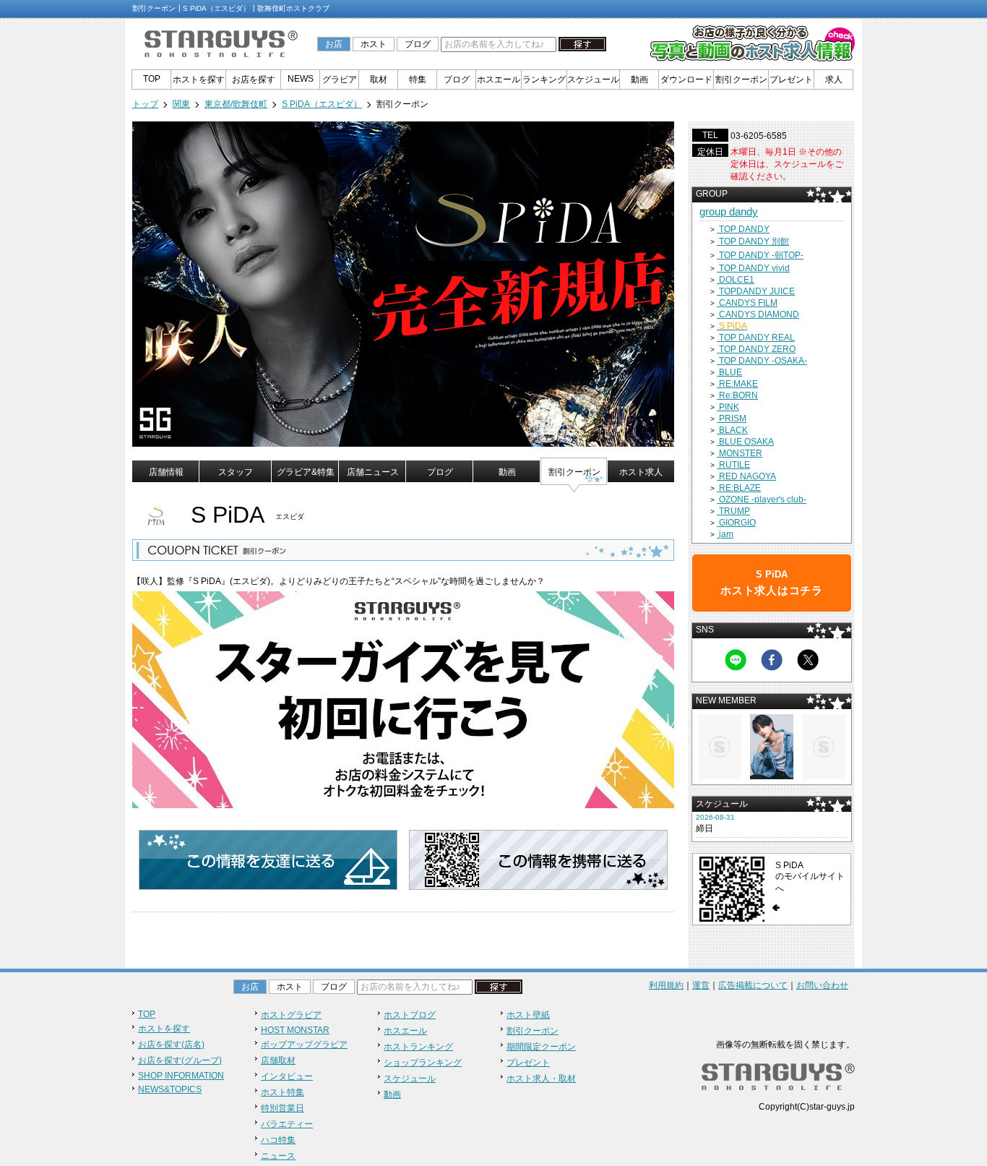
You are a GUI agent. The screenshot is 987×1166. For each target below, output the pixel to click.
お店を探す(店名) (171, 1044)
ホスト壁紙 (528, 1015)
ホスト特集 (282, 1092)
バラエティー (287, 1124)
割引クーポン (741, 79)
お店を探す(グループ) (180, 1060)
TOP (151, 79)
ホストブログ (410, 1015)
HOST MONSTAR (295, 1030)
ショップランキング (423, 1063)
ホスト (374, 44)
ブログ (418, 44)
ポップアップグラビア (304, 1044)
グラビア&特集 (306, 472)
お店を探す (253, 79)
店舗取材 (278, 1060)
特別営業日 (282, 1108)
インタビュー (287, 1076)
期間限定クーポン (541, 1047)
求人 (833, 79)
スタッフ (235, 472)
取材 (378, 79)
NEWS (301, 79)
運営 (701, 985)
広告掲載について (753, 985)
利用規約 (666, 985)
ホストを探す (199, 79)
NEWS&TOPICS (170, 1089)
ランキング (544, 79)
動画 (639, 79)
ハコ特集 (278, 1140)
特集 (417, 79)
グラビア (339, 79)
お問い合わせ (822, 985)
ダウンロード (686, 79)
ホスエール (498, 79)
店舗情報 (166, 472)
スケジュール (593, 79)
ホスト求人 (641, 472)
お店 (333, 44)
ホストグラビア (291, 1015)
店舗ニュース (373, 472)
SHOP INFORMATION (181, 1076)
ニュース (278, 1156)
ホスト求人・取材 (541, 1078)
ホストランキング (418, 1047)
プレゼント (791, 79)
